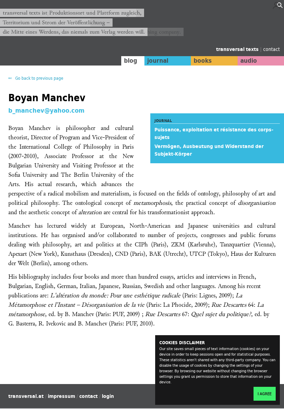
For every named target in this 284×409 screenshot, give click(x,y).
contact (271, 49)
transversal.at (26, 396)
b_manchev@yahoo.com (46, 110)
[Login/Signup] (276, 7)
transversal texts (238, 49)
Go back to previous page (38, 78)
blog (130, 60)
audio (248, 60)
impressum (61, 396)
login (108, 396)
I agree (265, 394)
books (203, 60)
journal (157, 60)
